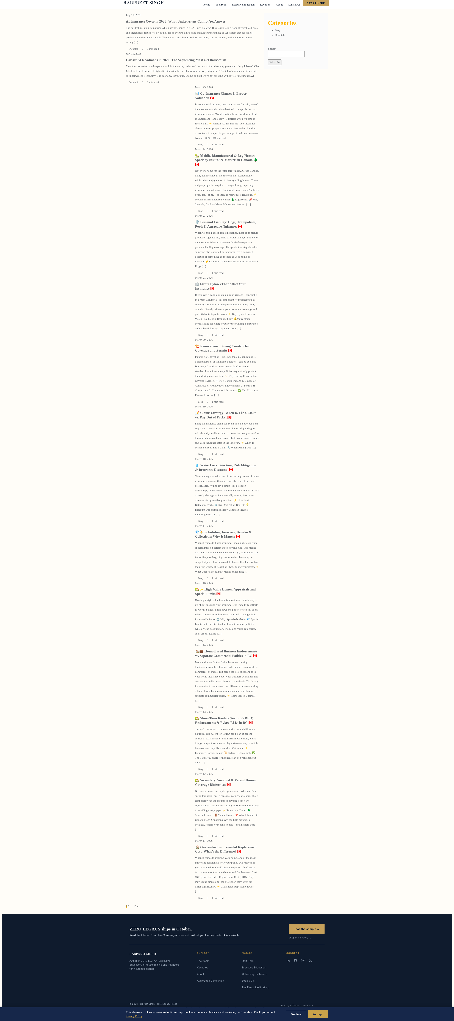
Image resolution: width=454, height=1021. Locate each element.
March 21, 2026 (204, 277)
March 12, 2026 (204, 773)
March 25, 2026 (204, 87)
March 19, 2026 (204, 406)
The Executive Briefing (255, 987)
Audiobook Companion (210, 980)
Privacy (285, 1005)
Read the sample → (307, 929)
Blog (200, 144)
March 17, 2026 (204, 525)
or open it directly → (300, 937)
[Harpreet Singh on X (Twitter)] (311, 960)
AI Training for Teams (254, 974)
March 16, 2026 (204, 583)
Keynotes (202, 967)
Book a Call (248, 980)
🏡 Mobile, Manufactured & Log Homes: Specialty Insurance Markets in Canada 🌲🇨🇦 (226, 160)
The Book (203, 960)
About (200, 974)
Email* (272, 48)
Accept (318, 1014)
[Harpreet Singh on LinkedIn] (288, 960)
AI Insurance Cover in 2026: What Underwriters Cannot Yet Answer (175, 21)
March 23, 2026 (204, 215)
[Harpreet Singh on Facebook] (296, 960)
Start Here (248, 960)
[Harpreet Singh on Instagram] (303, 960)
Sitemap (306, 1005)
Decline (296, 1014)
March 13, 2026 (204, 711)
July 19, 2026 (133, 15)
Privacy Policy (134, 1016)
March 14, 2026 (204, 645)
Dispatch (133, 48)
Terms (295, 1005)
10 (135, 906)
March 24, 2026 (204, 149)
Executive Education (253, 967)
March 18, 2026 (204, 459)
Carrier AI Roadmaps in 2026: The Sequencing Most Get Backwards (176, 60)
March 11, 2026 (204, 840)
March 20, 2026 (204, 339)
